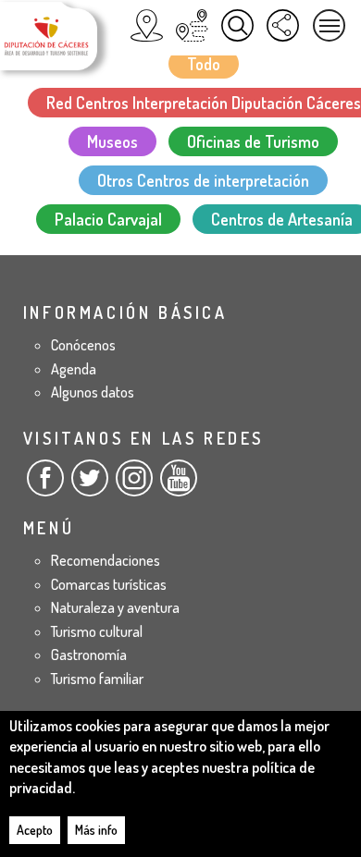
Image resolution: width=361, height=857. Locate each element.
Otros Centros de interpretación (203, 180)
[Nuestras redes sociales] (282, 25)
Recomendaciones (105, 560)
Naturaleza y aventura (115, 607)
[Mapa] (146, 25)
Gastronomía (89, 654)
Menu (329, 25)
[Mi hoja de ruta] (192, 25)
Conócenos (83, 345)
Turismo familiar (97, 678)
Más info (96, 830)
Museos (112, 141)
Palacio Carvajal (108, 219)
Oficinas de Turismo (253, 141)
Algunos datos (92, 392)
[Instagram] (134, 485)
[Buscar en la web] (237, 25)
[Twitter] (90, 485)
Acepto (35, 830)
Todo (203, 64)
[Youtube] (178, 485)
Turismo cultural (97, 631)
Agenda (73, 369)
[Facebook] (45, 485)
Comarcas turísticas (109, 584)
